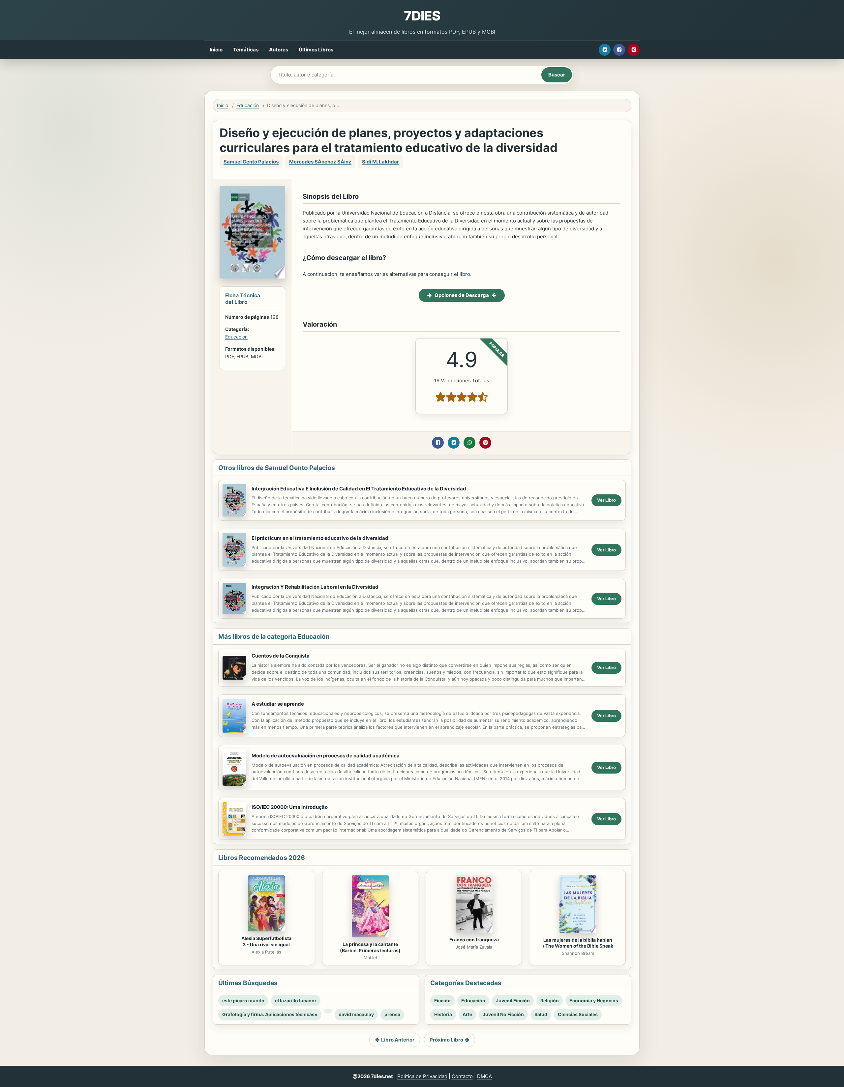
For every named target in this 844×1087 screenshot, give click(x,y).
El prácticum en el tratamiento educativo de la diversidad (320, 538)
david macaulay (356, 1014)
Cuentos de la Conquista (281, 656)
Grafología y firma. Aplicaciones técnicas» (269, 1014)
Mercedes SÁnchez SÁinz (320, 162)
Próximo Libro (446, 1040)
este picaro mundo (243, 1000)
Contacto (462, 1076)
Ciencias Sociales (578, 1014)
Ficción (442, 1000)
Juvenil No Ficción (503, 1014)
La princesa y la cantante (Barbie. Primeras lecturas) (370, 947)
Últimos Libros (316, 49)
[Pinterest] (634, 50)
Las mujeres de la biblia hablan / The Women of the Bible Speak (578, 943)
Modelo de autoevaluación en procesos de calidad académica (326, 755)
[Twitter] (605, 50)
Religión (549, 1000)
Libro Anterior (397, 1040)
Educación (247, 105)
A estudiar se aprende (278, 704)
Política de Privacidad (422, 1076)
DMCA (484, 1076)
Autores (278, 49)
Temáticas (245, 49)
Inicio (216, 49)
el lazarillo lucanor (295, 1000)
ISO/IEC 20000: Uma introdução (290, 807)
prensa (392, 1014)
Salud (540, 1014)
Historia (443, 1014)
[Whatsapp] (469, 443)
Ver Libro (606, 500)
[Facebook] (619, 50)
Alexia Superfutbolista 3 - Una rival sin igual (266, 941)
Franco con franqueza (474, 939)
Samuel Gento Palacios (251, 162)
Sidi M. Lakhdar (380, 162)
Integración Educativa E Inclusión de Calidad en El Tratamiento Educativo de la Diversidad (359, 488)
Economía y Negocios (593, 1000)
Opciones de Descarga (462, 295)
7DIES (422, 16)
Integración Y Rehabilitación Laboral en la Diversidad (315, 587)
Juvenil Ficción (513, 1000)
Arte (467, 1014)
